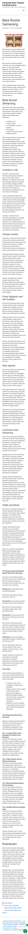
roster (10, 905)
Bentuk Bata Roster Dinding (13, 907)
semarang (15, 905)
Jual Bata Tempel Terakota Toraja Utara (14, 929)
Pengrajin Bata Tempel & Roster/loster (13, 4)
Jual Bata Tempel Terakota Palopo (12, 921)
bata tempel (8, 903)
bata (5, 905)
